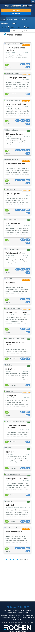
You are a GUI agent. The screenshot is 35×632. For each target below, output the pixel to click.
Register (26, 27)
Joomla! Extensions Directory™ (17, 5)
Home (3, 19)
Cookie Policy (30, 615)
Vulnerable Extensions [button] (8, 27)
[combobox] (22, 30)
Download (16, 10)
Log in (20, 27)
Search (24, 19)
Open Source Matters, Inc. (19, 622)
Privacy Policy (20, 615)
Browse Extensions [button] (13, 19)
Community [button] (4, 23)
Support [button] (14, 23)
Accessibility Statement (8, 615)
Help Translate (22, 617)
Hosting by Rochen (17, 631)
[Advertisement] (17, 582)
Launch (15, 14)
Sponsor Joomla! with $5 (9, 617)
